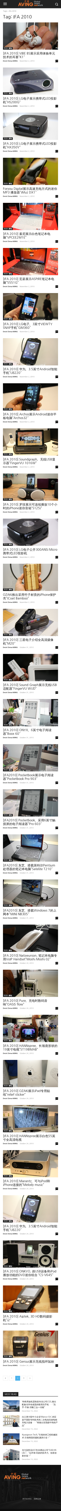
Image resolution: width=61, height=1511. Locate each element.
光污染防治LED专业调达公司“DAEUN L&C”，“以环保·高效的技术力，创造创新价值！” (39, 1453)
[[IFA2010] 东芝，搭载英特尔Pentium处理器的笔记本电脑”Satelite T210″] (30, 848)
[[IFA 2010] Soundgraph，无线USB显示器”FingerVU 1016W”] (30, 442)
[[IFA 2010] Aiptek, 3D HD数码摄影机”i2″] (30, 1299)
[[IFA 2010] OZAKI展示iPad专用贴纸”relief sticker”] (30, 1073)
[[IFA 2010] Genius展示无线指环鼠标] (30, 1344)
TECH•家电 (8, 48)
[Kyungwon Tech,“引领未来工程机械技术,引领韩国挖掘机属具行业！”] (11, 1439)
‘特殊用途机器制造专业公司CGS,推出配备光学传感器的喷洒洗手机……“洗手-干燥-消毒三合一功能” (39, 1404)
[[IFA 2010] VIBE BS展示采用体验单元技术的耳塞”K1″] (30, 36)
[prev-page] (5, 1378)
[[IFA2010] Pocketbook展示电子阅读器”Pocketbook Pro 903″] (30, 757)
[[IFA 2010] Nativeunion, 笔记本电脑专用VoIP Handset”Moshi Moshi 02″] (30, 938)
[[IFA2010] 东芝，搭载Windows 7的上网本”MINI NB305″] (30, 893)
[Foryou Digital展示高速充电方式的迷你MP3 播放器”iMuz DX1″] (30, 171)
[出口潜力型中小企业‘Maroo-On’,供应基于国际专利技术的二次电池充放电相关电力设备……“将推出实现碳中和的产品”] (11, 1421)
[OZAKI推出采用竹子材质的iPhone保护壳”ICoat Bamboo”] (30, 577)
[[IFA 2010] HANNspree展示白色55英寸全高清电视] (30, 1118)
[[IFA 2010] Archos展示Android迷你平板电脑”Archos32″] (30, 397)
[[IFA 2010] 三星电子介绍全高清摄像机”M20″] (30, 622)
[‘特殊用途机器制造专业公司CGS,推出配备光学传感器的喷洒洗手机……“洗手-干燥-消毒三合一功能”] (11, 1406)
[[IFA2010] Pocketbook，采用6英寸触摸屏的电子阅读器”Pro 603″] (30, 802)
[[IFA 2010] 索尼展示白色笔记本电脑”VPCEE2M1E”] (30, 216)
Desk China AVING (10, 61)
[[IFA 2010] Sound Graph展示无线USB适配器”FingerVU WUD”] (30, 667)
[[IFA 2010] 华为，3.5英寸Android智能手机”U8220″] (30, 351)
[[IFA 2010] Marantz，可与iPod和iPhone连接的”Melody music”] (30, 1163)
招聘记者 (37, 1499)
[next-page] (29, 1378)
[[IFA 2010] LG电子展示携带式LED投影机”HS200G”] (30, 81)
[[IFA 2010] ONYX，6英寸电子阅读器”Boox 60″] (30, 712)
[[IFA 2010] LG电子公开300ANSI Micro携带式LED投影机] (30, 532)
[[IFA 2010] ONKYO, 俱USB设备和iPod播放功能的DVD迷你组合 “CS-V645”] (30, 1254)
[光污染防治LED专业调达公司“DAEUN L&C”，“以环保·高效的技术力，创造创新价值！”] (11, 1454)
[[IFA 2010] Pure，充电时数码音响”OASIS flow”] (30, 983)
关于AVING (27, 1499)
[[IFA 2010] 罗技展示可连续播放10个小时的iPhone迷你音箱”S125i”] (30, 487)
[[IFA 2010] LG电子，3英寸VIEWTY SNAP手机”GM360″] (30, 306)
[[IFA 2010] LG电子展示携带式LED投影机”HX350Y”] (30, 126)
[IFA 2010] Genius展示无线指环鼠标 (28, 1361)
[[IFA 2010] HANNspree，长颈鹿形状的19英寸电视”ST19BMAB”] (30, 1028)
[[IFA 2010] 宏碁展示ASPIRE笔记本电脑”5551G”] (30, 261)
